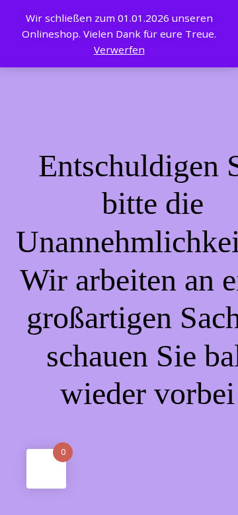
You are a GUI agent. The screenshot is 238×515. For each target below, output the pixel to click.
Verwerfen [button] (119, 49)
